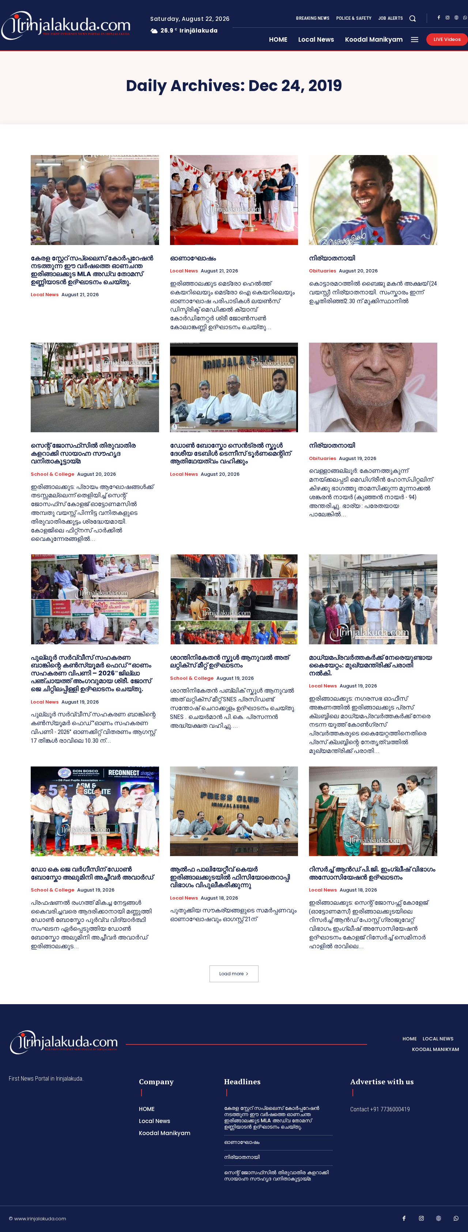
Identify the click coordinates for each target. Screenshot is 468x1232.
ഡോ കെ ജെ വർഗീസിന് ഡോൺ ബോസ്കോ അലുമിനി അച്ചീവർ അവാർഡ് (92, 873)
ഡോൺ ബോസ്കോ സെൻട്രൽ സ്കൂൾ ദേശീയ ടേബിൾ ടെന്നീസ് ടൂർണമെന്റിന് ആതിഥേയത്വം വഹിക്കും (230, 453)
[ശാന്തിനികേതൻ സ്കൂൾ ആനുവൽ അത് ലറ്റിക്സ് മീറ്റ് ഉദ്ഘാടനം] (234, 599)
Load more (231, 974)
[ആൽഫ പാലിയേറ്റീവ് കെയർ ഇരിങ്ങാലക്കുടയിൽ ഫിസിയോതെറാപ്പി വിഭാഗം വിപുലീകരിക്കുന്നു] (234, 811)
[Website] (456, 18)
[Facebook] (438, 18)
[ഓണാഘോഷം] (234, 200)
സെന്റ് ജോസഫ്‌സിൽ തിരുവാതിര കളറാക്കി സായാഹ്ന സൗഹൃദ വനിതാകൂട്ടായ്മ (83, 453)
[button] (412, 18)
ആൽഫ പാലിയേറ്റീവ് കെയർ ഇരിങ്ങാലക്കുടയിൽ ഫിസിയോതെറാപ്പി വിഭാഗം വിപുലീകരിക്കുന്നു (230, 876)
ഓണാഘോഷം (193, 258)
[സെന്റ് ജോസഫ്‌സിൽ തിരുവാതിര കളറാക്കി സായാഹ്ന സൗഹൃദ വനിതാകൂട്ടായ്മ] (95, 387)
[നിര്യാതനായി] (373, 200)
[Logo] (63, 1042)
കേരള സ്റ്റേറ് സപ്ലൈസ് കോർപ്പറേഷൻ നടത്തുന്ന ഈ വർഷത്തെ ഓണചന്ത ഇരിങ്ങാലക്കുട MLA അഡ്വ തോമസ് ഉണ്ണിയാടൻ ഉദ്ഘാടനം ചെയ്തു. (92, 269)
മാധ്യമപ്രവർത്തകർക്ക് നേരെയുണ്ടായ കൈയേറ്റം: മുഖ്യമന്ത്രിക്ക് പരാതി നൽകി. (370, 665)
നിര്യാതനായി (332, 258)
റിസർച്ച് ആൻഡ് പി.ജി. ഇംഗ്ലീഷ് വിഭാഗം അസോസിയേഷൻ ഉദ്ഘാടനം (372, 873)
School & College (52, 474)
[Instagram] (447, 18)
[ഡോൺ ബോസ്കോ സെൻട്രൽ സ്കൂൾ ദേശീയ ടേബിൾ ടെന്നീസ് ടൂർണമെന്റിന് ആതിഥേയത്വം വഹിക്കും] (234, 387)
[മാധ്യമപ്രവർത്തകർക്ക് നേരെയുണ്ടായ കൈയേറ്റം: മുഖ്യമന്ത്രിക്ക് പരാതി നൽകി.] (373, 599)
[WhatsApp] (456, 1220)
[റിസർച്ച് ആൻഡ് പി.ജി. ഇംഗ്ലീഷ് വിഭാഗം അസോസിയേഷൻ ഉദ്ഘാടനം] (373, 811)
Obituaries (322, 271)
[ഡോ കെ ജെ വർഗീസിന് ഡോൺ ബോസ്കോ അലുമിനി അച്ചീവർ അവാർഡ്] (95, 811)
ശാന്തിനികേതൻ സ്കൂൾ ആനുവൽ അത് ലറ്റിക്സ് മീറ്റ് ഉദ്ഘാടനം (229, 661)
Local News (44, 295)
